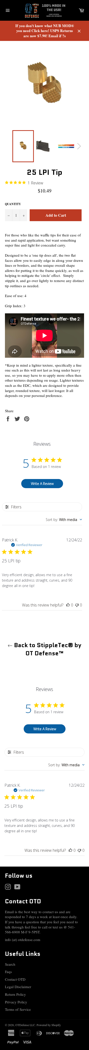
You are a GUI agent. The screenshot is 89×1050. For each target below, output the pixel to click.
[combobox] (64, 519)
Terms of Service (18, 1009)
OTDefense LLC (25, 1025)
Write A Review (42, 483)
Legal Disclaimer (18, 986)
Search (10, 964)
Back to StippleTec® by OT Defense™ (47, 649)
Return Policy (15, 994)
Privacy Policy (16, 1001)
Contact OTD (15, 979)
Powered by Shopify (49, 1025)
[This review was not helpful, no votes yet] (77, 605)
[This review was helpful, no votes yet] (68, 605)
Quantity (13, 204)
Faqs (8, 971)
